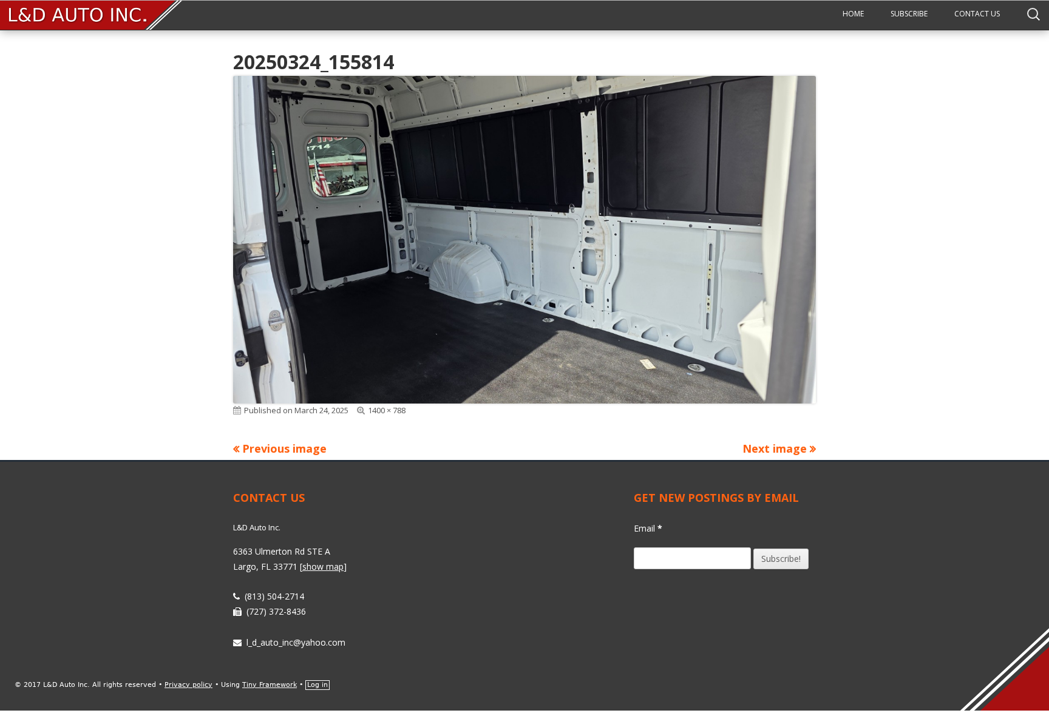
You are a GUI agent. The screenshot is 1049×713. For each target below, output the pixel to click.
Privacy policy (188, 685)
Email (648, 528)
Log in (317, 685)
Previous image (284, 448)
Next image (774, 448)
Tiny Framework (269, 685)
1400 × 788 (387, 410)
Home (853, 13)
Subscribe (909, 13)
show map (323, 566)
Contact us (977, 13)
